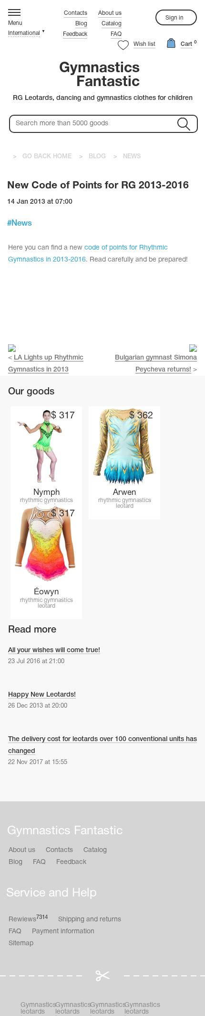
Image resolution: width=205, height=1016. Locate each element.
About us (110, 13)
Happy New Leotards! (42, 695)
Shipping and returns (89, 920)
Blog (81, 23)
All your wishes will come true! (54, 650)
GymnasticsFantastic (99, 75)
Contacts (75, 13)
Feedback (75, 34)
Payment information (63, 932)
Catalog (112, 23)
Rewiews (28, 919)
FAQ (116, 34)
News (21, 223)
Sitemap (21, 943)
